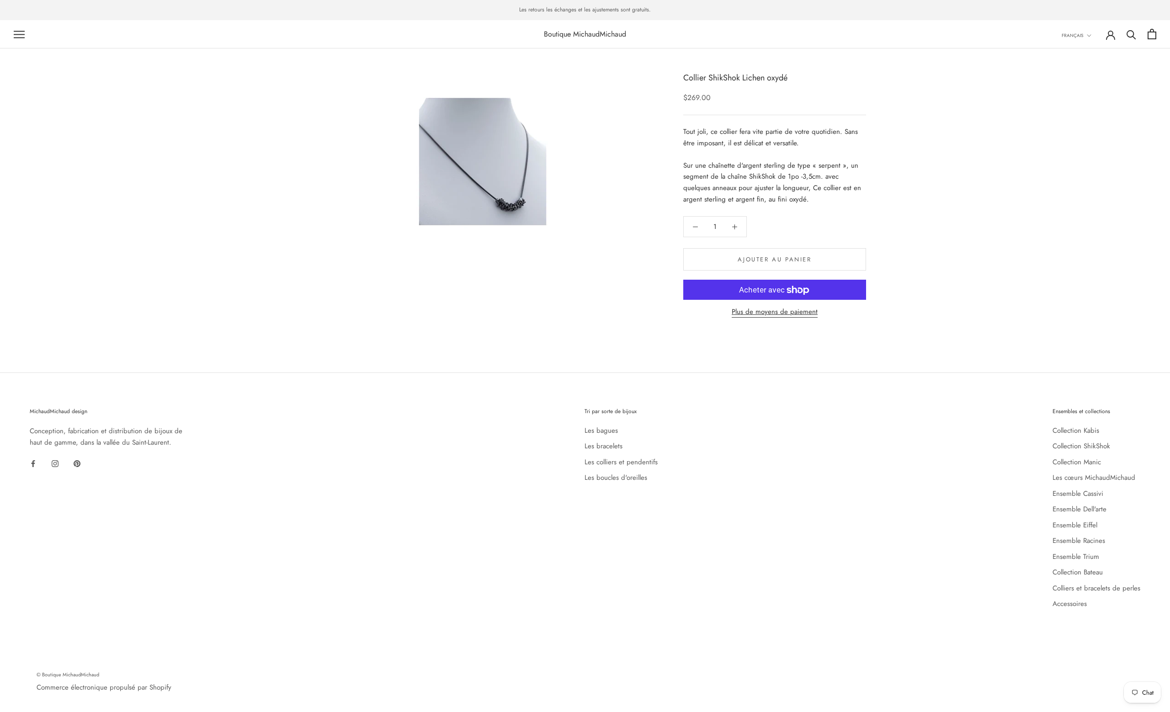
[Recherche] (1131, 34)
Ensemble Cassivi (1078, 494)
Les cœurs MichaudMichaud (1094, 478)
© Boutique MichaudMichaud (68, 674)
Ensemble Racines (1079, 541)
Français (1072, 35)
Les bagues (601, 430)
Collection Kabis (1076, 430)
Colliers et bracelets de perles (1096, 588)
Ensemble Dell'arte (1079, 509)
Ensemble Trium (1076, 557)
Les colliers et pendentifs (621, 462)
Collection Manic (1077, 462)
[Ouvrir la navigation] (19, 34)
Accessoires (1070, 604)
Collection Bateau (1078, 572)
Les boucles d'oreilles (616, 478)
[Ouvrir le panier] (1152, 34)
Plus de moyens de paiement (775, 312)
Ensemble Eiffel (1075, 525)
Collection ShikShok (1081, 446)
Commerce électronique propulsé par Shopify (104, 687)
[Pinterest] (77, 462)
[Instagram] (55, 462)
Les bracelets (603, 446)
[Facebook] (33, 462)
